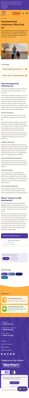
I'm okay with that (14, 382)
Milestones (4, 18)
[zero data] (5, 372)
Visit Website (10, 242)
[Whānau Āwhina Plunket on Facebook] (2, 354)
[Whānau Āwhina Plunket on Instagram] (8, 354)
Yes (6, 258)
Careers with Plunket (6, 350)
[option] (6, 258)
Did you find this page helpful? (10, 255)
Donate (16, 13)
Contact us (3, 341)
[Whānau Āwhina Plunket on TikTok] (14, 354)
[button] (5, 3)
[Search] (23, 13)
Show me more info (14, 386)
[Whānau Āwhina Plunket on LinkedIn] (11, 354)
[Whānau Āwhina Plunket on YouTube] (5, 354)
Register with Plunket (6, 344)
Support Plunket (5, 347)
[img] (11, 365)
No (14, 258)
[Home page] (3, 13)
